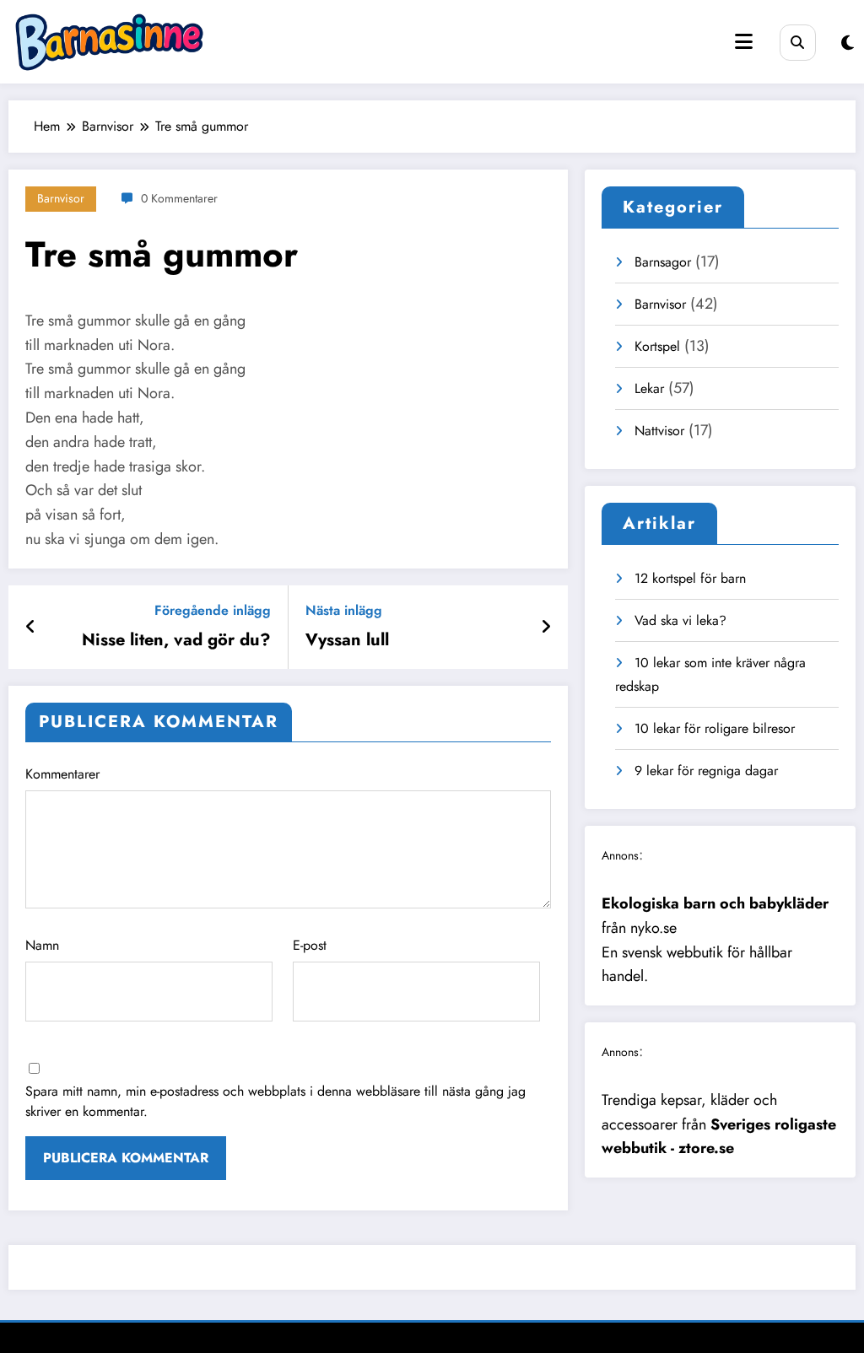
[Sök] (798, 42)
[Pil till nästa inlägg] (546, 627)
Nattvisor (659, 430)
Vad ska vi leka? (680, 620)
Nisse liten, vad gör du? (176, 640)
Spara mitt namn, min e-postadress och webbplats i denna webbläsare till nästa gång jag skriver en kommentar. (275, 1101)
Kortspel (657, 346)
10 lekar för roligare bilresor (714, 728)
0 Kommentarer (179, 198)
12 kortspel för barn (690, 578)
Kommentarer (62, 774)
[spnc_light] (847, 43)
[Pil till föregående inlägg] (30, 627)
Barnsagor (662, 262)
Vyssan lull (347, 640)
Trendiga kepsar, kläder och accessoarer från (719, 1124)
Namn (42, 945)
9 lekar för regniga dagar (706, 770)
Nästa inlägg (343, 610)
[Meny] (744, 42)
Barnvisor (60, 198)
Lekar (649, 388)
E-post (310, 945)
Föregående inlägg (212, 610)
